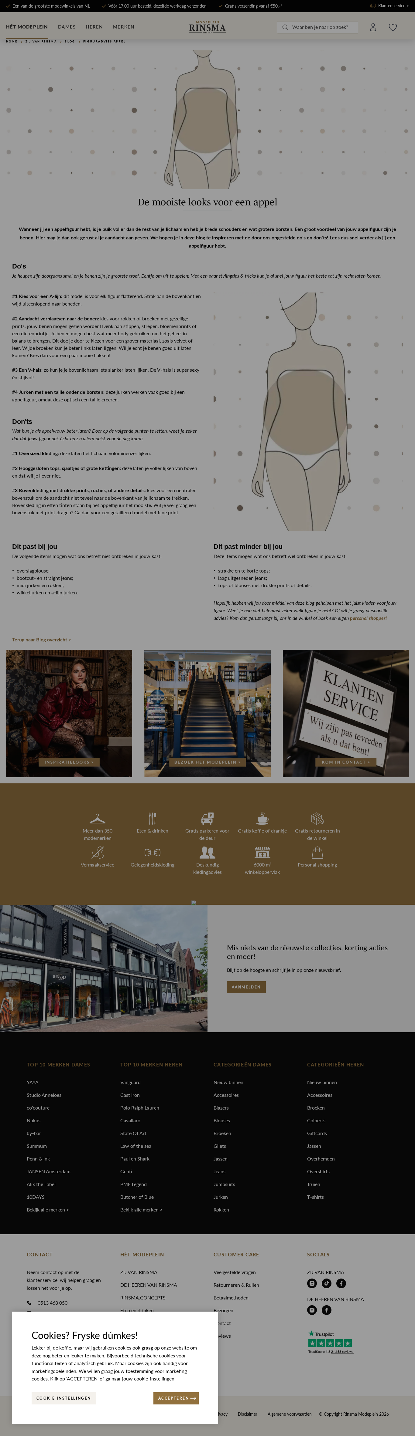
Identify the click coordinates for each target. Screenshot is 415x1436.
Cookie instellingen (63, 1398)
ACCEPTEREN (173, 1398)
